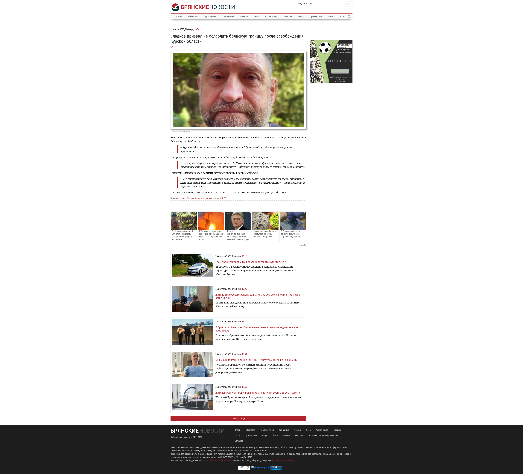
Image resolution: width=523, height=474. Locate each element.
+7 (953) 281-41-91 (210, 460)
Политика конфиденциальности (323, 435)
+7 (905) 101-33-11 (226, 460)
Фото (275, 435)
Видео (331, 16)
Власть (179, 16)
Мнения (244, 16)
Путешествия (316, 16)
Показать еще (238, 418)
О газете (286, 435)
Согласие (239, 441)
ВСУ (224, 198)
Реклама (299, 435)
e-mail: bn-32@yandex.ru (283, 460)
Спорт (301, 16)
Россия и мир (271, 16)
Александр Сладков (185, 198)
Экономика (229, 16)
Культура (288, 16)
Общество (192, 16)
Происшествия (211, 16)
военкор (217, 198)
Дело (256, 16)
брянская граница (203, 198)
